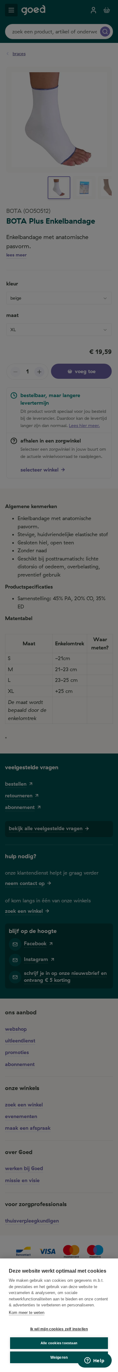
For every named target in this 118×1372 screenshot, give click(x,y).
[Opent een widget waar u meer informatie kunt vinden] (94, 1361)
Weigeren (59, 1357)
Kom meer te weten (26, 1312)
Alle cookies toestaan (59, 1343)
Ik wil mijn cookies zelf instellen (59, 1329)
